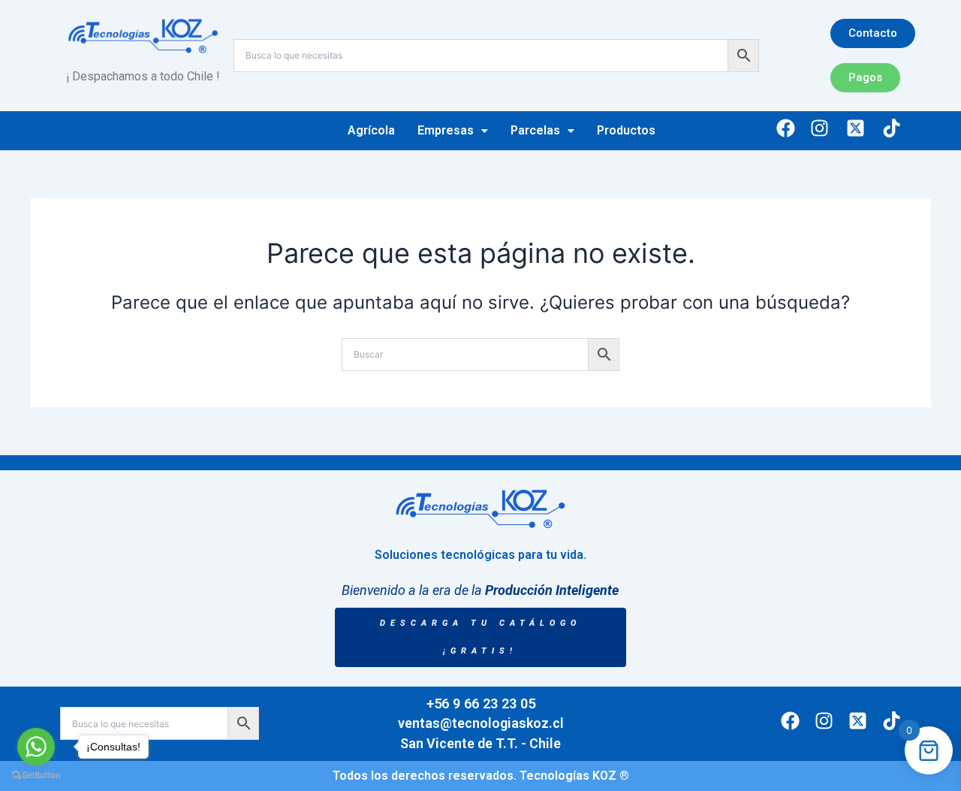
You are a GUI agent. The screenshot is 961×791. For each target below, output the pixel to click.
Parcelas (535, 130)
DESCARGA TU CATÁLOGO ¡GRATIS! (480, 637)
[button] (452, 130)
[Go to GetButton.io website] (36, 775)
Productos (626, 130)
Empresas (445, 130)
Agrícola (371, 130)
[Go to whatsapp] (36, 746)
